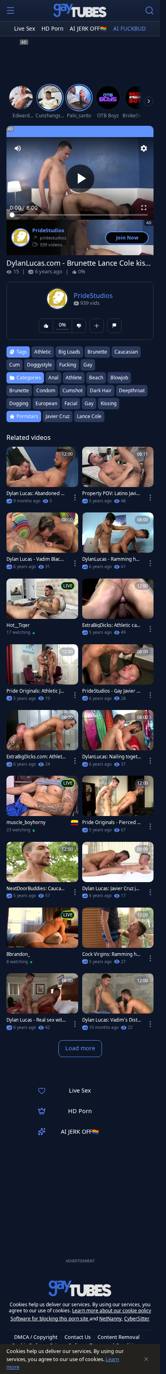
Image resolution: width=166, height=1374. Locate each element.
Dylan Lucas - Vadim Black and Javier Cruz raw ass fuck (35, 559)
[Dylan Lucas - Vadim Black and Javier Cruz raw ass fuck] (42, 543)
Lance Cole (89, 416)
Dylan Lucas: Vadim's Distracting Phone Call (110, 1020)
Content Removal (118, 1337)
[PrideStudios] (20, 237)
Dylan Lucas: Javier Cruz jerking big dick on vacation (111, 888)
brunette (97, 351)
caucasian (126, 351)
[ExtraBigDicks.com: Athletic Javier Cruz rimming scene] (42, 741)
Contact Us (77, 1337)
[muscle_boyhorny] (42, 806)
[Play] (80, 178)
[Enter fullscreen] (143, 207)
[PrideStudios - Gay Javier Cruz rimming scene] (118, 675)
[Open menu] (10, 10)
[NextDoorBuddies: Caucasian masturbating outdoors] (42, 873)
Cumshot (72, 390)
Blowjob (119, 377)
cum (14, 364)
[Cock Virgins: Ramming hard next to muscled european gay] (118, 938)
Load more (80, 1048)
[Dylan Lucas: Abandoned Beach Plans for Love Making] (42, 477)
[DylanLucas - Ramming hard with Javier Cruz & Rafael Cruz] (118, 543)
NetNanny (110, 1318)
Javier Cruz (58, 416)
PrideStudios (48, 230)
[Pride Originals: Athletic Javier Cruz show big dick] (42, 675)
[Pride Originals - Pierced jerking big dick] (118, 806)
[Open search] (149, 10)
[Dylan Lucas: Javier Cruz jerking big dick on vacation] (118, 873)
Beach (96, 377)
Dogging (18, 403)
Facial (70, 403)
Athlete (74, 377)
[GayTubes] (80, 10)
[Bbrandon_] (42, 938)
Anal (53, 377)
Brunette (19, 390)
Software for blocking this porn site (49, 1318)
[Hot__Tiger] (42, 609)
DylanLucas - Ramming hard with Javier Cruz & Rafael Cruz (111, 559)
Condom (45, 390)
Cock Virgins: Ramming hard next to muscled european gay (111, 954)
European (46, 403)
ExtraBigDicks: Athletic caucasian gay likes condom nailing (110, 625)
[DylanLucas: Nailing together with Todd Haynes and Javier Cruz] (118, 741)
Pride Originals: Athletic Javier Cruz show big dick (35, 691)
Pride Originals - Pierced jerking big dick (111, 822)
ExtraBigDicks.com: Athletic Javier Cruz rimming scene (36, 757)
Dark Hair (101, 390)
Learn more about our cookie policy (111, 1310)
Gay (89, 403)
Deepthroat (132, 390)
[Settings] (143, 148)
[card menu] (75, 497)
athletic (42, 351)
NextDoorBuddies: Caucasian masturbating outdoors (35, 888)
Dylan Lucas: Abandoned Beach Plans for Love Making (35, 493)
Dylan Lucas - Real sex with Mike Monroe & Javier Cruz (35, 1020)
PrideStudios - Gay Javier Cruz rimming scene (111, 691)
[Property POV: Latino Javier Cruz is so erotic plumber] (118, 477)
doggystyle (39, 364)
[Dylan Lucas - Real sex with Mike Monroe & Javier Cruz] (42, 1004)
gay (87, 364)
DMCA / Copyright (36, 1337)
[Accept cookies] (146, 1359)
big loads (69, 351)
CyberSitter (136, 1318)
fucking (67, 364)
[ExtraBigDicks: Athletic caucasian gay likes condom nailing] (118, 609)
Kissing (108, 403)
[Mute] (18, 148)
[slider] (80, 215)
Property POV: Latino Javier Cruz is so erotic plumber (111, 493)
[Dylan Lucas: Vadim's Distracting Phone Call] (118, 1004)
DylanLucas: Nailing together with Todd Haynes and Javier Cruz (111, 757)
